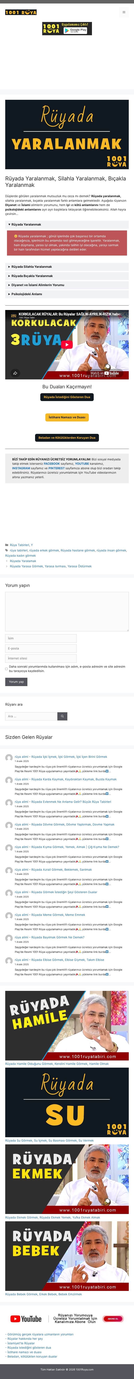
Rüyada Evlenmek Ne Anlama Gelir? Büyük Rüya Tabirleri (71, 802)
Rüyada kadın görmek (20, 555)
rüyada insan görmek (111, 550)
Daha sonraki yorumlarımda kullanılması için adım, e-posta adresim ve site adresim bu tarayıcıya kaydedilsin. (67, 669)
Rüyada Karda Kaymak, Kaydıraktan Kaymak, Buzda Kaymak (74, 779)
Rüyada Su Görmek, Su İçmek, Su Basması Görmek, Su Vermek (49, 1140)
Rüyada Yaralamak (23, 561)
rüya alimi (21, 756)
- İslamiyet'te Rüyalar (20, 1343)
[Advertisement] (67, 64)
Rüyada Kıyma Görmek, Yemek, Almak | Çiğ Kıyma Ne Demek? (75, 847)
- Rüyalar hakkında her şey (24, 1338)
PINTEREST (57, 468)
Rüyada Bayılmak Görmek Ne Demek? (57, 937)
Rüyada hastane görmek (78, 550)
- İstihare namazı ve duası (23, 1352)
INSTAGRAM (21, 468)
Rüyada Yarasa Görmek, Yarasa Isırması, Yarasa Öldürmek (51, 566)
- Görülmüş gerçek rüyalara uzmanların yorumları (39, 1334)
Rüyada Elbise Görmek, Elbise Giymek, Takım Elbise (67, 960)
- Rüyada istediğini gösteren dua (28, 1347)
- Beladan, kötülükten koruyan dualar (31, 1356)
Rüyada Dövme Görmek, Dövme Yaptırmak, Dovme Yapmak (72, 824)
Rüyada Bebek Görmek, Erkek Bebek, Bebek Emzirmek (43, 1294)
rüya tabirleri (19, 550)
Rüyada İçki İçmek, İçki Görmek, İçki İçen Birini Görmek (69, 756)
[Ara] (62, 716)
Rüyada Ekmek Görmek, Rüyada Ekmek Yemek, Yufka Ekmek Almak (52, 1217)
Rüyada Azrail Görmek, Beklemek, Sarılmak (61, 869)
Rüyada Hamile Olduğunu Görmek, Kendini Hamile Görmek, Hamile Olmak (57, 1064)
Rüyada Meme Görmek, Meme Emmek (58, 915)
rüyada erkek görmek (44, 550)
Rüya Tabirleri (19, 545)
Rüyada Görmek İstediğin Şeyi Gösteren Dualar (64, 892)
